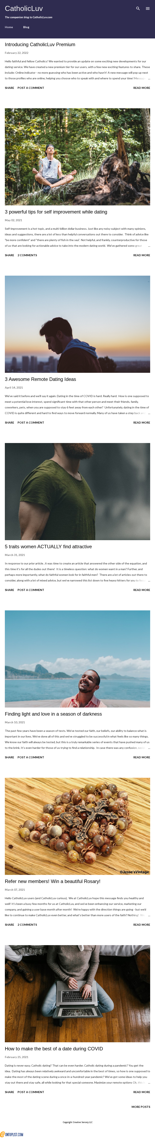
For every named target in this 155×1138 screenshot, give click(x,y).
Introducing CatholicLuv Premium (40, 44)
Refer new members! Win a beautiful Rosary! (53, 881)
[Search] (138, 7)
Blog (26, 27)
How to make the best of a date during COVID (54, 1048)
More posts (141, 1106)
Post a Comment (31, 87)
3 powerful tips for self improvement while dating (56, 212)
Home (9, 27)
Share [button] (9, 87)
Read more (141, 87)
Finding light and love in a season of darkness (53, 714)
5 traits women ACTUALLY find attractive (48, 546)
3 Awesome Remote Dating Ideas (40, 379)
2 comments (27, 255)
